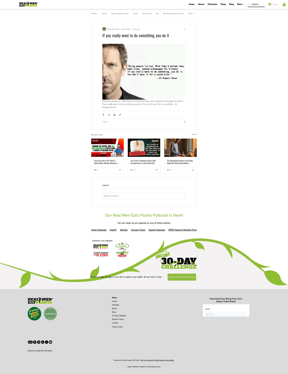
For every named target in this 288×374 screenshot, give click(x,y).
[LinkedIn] (42, 342)
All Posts (94, 14)
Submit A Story (118, 319)
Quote (135, 14)
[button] (284, 4)
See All (194, 134)
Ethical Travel (146, 14)
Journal (104, 14)
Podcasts (115, 305)
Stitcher (124, 230)
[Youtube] (50, 342)
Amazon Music (138, 230)
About (114, 309)
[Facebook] (34, 342)
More (190, 14)
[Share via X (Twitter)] (109, 115)
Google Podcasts (157, 230)
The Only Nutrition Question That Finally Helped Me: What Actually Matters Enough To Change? (180, 162)
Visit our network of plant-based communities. (157, 360)
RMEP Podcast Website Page (182, 230)
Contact (115, 323)
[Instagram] (38, 342)
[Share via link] (120, 115)
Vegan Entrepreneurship (120, 14)
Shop (114, 312)
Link (157, 14)
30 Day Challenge (119, 316)
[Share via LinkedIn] (114, 115)
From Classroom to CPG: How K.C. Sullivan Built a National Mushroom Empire (105, 162)
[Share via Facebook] (103, 115)
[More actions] (184, 29)
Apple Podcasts (98, 230)
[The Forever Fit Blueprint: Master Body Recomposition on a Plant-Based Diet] (144, 148)
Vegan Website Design (135, 367)
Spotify (113, 230)
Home (114, 301)
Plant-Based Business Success (173, 14)
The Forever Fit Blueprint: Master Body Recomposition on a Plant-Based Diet (143, 162)
